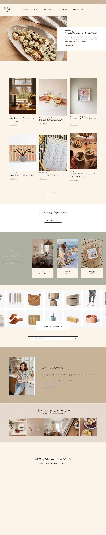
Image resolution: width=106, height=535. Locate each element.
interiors (42, 273)
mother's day (53, 117)
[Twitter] (12, 2)
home (11, 116)
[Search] (75, 338)
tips (83, 116)
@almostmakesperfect (53, 413)
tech (15, 172)
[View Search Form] (103, 9)
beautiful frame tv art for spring (21, 175)
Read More (69, 45)
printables (43, 172)
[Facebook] (4, 2)
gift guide (43, 117)
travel (67, 273)
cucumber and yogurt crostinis (81, 32)
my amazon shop (77, 9)
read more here (50, 385)
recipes (68, 30)
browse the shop (53, 220)
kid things (77, 116)
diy (71, 116)
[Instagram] (7, 2)
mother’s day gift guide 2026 (50, 120)
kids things (92, 273)
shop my (53, 324)
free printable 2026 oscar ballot (52, 175)
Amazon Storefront (53, 326)
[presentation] (33, 38)
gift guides (63, 9)
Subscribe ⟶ (97, 2)
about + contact (48, 9)
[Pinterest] (9, 2)
